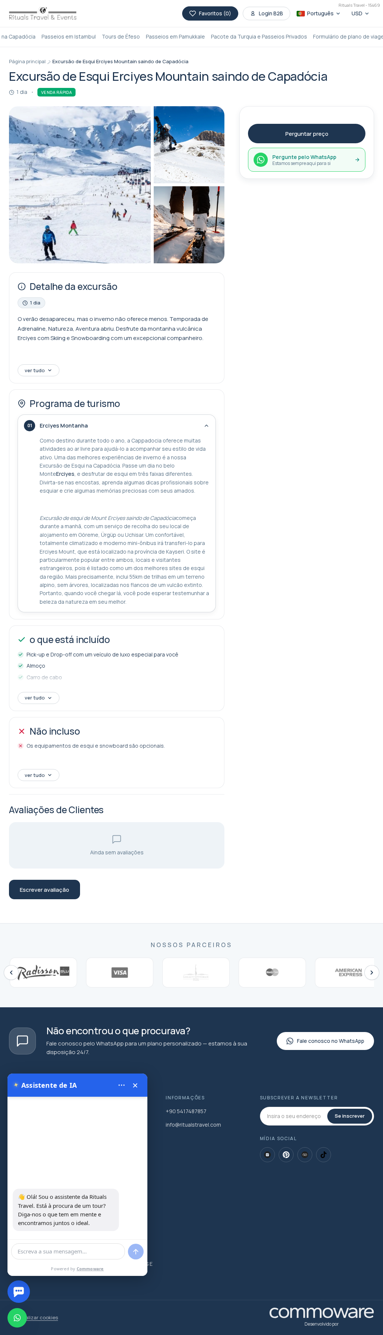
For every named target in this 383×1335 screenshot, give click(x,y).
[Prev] (11, 972)
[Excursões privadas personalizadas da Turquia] (42, 13)
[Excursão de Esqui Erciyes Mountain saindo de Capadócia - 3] (189, 224)
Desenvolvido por (321, 1324)
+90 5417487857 (186, 1111)
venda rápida (56, 92)
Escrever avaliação (44, 890)
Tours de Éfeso (121, 36)
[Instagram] (267, 1154)
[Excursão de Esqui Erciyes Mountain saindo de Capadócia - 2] (189, 144)
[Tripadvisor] (304, 1154)
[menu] (121, 1085)
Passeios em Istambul (69, 36)
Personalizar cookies (33, 1317)
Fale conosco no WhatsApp (330, 1040)
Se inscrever (350, 1115)
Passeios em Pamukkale (175, 36)
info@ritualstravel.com (193, 1124)
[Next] (371, 972)
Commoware (90, 1268)
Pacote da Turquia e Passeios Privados (259, 36)
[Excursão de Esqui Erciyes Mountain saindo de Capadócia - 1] (80, 184)
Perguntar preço (306, 134)
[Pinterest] (286, 1154)
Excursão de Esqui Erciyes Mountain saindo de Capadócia (120, 61)
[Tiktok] (323, 1154)
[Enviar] (136, 1251)
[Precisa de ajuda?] (18, 1291)
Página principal (27, 61)
